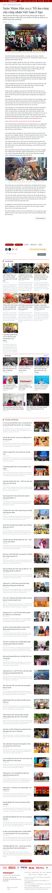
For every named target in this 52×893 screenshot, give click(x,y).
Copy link (16, 249)
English (25, 1)
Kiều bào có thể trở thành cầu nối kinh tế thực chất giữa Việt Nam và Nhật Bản (17, 730)
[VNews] (13, 867)
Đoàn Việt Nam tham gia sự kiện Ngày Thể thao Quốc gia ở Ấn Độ (17, 526)
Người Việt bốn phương (14, 4)
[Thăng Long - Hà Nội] (43, 1)
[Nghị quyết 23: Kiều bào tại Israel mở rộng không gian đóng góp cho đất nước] (41, 587)
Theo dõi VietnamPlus (34, 249)
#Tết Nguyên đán (9, 244)
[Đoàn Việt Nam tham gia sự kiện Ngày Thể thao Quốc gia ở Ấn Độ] (41, 529)
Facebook (6, 249)
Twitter (9, 249)
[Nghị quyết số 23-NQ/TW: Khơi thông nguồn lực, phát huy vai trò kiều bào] (41, 616)
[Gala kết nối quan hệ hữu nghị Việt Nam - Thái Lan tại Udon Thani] (41, 544)
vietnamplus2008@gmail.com (33, 885)
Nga (41, 244)
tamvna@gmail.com (28, 882)
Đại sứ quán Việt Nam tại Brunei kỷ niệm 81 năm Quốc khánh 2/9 (16, 497)
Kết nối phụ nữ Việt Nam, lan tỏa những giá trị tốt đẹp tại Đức (17, 438)
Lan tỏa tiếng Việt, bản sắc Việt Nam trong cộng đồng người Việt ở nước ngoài (17, 759)
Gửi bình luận (42, 254)
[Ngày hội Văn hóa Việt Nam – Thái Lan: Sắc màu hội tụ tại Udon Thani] (41, 485)
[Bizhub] (48, 867)
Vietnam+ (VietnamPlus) (13, 1)
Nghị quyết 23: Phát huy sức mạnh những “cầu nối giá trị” (17, 789)
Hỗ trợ (44, 872)
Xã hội (4, 4)
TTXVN (30, 874)
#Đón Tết (26, 244)
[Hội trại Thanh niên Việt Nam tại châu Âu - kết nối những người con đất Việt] (41, 573)
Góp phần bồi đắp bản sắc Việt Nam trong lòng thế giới (17, 818)
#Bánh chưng (33, 244)
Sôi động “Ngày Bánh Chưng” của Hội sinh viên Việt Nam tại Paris (41, 307)
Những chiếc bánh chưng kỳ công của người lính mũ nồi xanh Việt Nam (10, 307)
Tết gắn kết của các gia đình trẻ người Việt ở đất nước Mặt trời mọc (25, 277)
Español (33, 1)
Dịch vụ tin (35, 874)
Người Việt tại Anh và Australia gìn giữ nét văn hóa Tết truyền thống (41, 277)
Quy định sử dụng (35, 872)
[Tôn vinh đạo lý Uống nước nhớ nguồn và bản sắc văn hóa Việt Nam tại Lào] (41, 748)
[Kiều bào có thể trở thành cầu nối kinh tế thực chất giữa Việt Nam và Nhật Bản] (41, 733)
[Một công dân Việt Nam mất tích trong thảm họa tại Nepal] (41, 689)
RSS (41, 872)
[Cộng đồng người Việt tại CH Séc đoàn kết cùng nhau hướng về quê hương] (10, 328)
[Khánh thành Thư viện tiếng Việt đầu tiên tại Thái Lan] (41, 704)
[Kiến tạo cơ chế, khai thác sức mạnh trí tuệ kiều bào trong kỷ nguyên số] (41, 558)
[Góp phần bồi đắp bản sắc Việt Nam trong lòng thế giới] (41, 821)
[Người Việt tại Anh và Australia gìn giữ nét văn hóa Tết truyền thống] (41, 268)
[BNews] (42, 867)
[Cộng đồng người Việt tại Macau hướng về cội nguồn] (41, 471)
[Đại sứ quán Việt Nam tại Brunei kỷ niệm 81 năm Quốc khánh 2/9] (41, 500)
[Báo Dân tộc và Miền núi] (35, 867)
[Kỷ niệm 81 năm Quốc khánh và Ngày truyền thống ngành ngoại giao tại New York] (41, 631)
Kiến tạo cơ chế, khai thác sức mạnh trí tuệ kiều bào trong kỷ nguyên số (17, 555)
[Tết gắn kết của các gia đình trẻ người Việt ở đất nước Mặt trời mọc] (26, 268)
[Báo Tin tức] (26, 867)
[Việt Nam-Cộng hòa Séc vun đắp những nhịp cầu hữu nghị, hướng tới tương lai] (41, 646)
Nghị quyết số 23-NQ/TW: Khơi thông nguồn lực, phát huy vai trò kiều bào (17, 613)
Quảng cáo (40, 874)
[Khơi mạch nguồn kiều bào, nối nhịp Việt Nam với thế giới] (41, 660)
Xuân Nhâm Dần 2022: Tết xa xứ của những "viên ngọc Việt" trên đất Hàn (10, 278)
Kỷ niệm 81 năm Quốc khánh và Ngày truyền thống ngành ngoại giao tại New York (16, 628)
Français (29, 1)
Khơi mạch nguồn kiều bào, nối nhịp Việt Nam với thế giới (17, 657)
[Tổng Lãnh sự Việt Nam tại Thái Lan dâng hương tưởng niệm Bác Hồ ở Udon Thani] (41, 719)
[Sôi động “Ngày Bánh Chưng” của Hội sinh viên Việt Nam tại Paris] (41, 298)
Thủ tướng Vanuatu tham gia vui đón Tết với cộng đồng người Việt (25, 307)
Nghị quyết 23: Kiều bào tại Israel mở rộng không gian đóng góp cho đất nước (16, 584)
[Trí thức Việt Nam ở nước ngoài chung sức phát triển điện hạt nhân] (41, 514)
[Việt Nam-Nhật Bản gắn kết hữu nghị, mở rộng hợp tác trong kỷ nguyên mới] (41, 602)
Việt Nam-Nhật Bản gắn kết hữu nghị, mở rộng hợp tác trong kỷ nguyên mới (17, 599)
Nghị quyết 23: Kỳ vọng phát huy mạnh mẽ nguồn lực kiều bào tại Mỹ (16, 774)
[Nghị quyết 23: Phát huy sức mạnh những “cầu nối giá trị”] (41, 792)
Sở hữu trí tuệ (27, 872)
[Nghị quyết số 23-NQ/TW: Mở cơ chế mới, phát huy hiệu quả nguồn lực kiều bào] (41, 675)
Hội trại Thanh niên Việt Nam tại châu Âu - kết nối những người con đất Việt (17, 570)
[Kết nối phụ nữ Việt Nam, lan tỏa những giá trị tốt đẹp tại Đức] (41, 441)
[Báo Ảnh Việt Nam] (7, 867)
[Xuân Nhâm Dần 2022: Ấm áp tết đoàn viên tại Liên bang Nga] (23, 121)
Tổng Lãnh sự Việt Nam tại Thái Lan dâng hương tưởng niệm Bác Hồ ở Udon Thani (15, 716)
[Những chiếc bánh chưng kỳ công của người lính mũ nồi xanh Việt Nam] (10, 298)
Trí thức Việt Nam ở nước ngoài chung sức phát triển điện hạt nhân (17, 511)
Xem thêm (26, 861)
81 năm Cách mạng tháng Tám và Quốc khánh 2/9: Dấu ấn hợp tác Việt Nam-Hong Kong (17, 832)
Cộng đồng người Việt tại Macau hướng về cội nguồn (17, 468)
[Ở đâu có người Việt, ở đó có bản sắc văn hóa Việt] (41, 456)
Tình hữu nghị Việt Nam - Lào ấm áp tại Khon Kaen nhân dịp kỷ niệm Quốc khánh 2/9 (17, 847)
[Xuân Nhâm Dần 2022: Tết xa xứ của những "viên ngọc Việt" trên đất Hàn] (10, 268)
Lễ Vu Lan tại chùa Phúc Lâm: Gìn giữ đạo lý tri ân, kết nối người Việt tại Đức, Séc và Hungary (17, 424)
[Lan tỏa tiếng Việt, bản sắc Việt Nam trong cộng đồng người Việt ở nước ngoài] (41, 762)
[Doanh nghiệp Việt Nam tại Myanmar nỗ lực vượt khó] (41, 806)
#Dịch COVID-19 (18, 244)
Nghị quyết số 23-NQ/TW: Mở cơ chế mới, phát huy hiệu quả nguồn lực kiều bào (17, 672)
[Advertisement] (26, 230)
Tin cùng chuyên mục (11, 420)
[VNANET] (19, 867)
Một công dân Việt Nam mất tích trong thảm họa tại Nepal (16, 686)
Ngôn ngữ (49, 872)
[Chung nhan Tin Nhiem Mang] (13, 888)
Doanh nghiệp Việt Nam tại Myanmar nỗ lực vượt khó (16, 803)
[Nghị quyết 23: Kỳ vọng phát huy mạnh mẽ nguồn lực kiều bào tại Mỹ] (41, 777)
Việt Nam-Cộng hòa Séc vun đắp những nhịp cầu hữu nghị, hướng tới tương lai (17, 643)
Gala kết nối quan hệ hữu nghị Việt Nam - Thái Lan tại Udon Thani (17, 541)
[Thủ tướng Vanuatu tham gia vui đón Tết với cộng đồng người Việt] (26, 298)
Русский (40, 1)
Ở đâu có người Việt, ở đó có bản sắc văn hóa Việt (16, 453)
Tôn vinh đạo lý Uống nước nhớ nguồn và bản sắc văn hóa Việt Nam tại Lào (17, 745)
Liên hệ (45, 874)
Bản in (13, 249)
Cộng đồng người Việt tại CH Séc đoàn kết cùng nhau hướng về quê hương (10, 337)
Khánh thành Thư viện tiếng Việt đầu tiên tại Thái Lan (16, 701)
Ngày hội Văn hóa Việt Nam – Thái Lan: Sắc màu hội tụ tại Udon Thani (17, 482)
